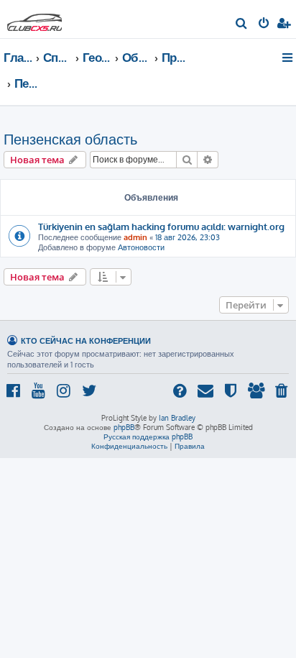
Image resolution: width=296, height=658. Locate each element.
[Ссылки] (288, 57)
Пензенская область (70, 138)
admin (135, 237)
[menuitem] (241, 24)
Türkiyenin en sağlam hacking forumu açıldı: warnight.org (161, 226)
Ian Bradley (177, 417)
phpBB (124, 427)
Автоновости (141, 247)
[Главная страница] (34, 18)
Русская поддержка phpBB (148, 436)
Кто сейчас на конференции (86, 340)
